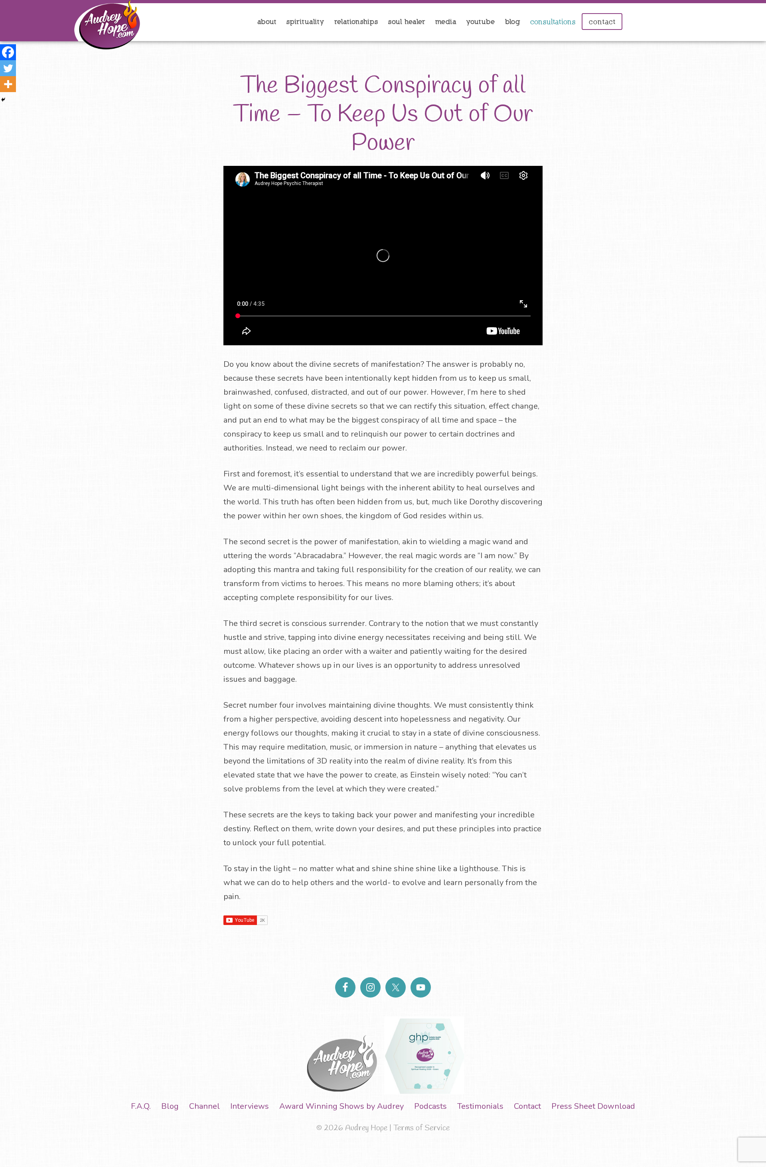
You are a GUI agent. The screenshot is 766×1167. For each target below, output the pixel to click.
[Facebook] (8, 52)
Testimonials (480, 1106)
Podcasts (430, 1106)
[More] (8, 84)
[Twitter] (8, 68)
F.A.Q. (141, 1106)
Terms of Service (421, 1128)
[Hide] (3, 99)
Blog (170, 1106)
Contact (527, 1106)
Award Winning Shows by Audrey (341, 1106)
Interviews (249, 1106)
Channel (204, 1106)
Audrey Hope (72, 25)
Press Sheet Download (593, 1106)
